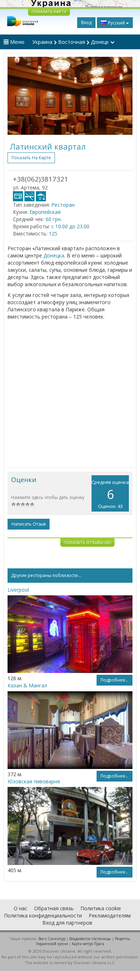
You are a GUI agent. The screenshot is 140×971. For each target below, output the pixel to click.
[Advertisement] (70, 394)
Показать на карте (31, 158)
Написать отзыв (28, 524)
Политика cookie (100, 908)
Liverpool (18, 589)
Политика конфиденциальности (43, 915)
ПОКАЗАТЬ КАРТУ (49, 11)
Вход (86, 22)
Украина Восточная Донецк (71, 41)
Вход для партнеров (67, 922)
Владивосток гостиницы (90, 938)
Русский (116, 23)
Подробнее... (115, 680)
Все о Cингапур (51, 938)
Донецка (53, 255)
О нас (20, 908)
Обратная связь (54, 908)
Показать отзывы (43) (87, 542)
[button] (17, 96)
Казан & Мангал (27, 685)
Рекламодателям (110, 915)
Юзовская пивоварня (34, 781)
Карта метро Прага (88, 943)
